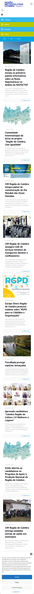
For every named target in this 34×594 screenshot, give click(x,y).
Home (4, 39)
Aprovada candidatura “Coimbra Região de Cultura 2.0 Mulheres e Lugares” (17, 416)
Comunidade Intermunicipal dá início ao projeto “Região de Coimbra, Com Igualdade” (15, 138)
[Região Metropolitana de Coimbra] (17, 4)
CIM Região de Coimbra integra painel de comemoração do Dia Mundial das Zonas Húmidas (17, 190)
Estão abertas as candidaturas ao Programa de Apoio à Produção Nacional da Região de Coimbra (16, 474)
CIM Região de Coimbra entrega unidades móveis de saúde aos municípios (17, 532)
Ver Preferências (17, 588)
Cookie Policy (16, 591)
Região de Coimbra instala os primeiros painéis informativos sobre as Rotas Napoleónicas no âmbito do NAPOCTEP (16, 77)
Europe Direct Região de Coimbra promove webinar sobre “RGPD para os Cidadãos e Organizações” (16, 309)
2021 (11, 39)
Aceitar (17, 577)
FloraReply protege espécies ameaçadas (15, 364)
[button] (31, 554)
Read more (26, 100)
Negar (17, 582)
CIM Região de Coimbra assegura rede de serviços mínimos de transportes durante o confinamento (17, 249)
